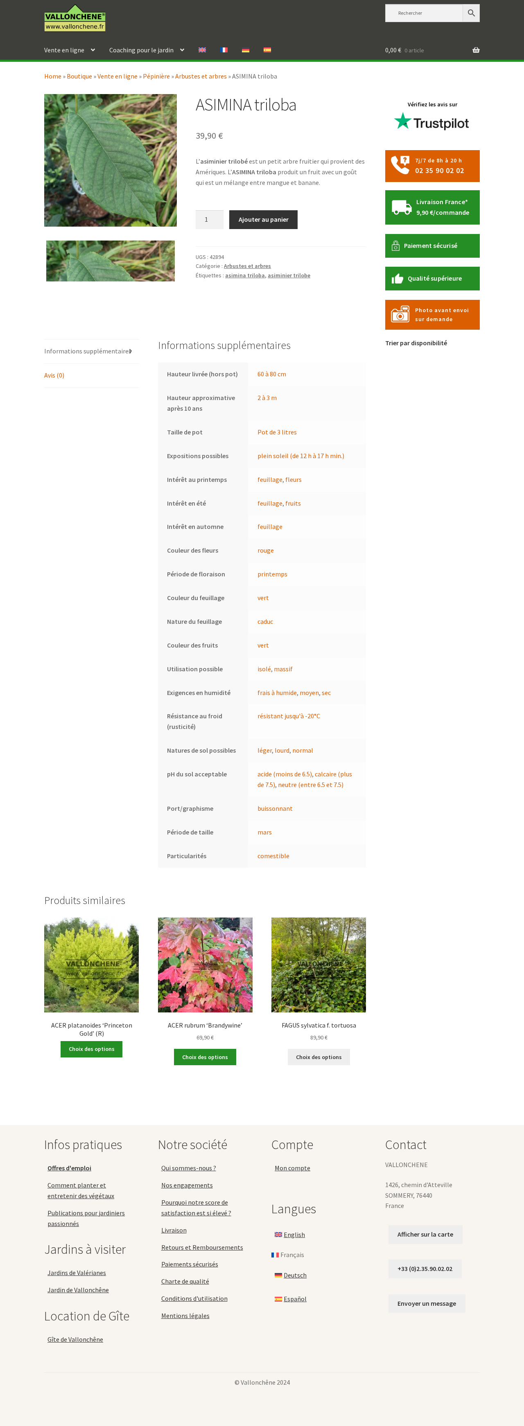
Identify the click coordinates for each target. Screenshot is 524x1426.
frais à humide (277, 692)
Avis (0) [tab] (54, 375)
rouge (265, 550)
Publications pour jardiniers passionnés (86, 1218)
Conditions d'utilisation (194, 1298)
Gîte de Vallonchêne (75, 1339)
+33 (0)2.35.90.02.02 (425, 1269)
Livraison (174, 1230)
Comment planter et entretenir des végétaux (80, 1190)
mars (264, 832)
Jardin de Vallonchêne (78, 1290)
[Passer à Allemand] (245, 50)
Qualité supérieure (435, 278)
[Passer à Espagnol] (267, 50)
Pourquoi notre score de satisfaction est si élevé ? (196, 1207)
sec (326, 692)
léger (264, 750)
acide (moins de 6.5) (284, 774)
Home (52, 76)
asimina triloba (245, 275)
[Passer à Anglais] (202, 50)
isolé (264, 669)
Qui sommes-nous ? (188, 1168)
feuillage (269, 479)
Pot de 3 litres (277, 432)
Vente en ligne (64, 50)
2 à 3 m (267, 398)
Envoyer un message (427, 1303)
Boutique (79, 76)
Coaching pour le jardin (141, 50)
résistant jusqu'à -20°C (288, 716)
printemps (272, 574)
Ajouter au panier (264, 219)
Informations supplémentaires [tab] (87, 351)
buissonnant (275, 808)
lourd (282, 750)
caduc (265, 621)
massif (283, 669)
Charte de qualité (185, 1281)
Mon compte (292, 1168)
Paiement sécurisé (430, 245)
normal (302, 750)
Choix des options (92, 1049)
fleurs (293, 479)
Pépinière (156, 76)
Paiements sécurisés (189, 1264)
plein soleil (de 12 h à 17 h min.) (300, 456)
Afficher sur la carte (425, 1234)
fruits (293, 503)
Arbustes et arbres (201, 76)
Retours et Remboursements (202, 1247)
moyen (309, 692)
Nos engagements (187, 1185)
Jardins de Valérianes (76, 1273)
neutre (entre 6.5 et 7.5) (310, 784)
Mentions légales (185, 1315)
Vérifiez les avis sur (432, 104)
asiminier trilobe (289, 275)
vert (263, 598)
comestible (273, 856)
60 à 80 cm (271, 374)
